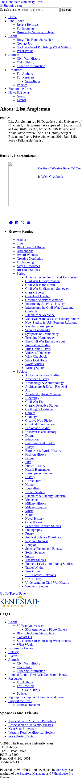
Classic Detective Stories (41, 405)
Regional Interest (36, 541)
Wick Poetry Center (21, 736)
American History (37, 379)
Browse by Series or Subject (35, 32)
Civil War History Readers (42, 281)
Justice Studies (35, 492)
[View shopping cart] (11, 5)
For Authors (25, 73)
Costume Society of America (44, 300)
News (21, 96)
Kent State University (22, 728)
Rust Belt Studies (28, 270)
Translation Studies (37, 345)
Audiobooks (25, 251)
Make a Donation (28, 705)
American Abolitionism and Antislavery (51, 277)
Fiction (29, 458)
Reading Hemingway (39, 326)
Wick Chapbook (52, 176)
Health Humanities (37, 469)
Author (21, 239)
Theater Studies (35, 560)
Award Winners (27, 254)
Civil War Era (34, 401)
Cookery (31, 417)
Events (21, 100)
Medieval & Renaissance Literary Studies (52, 319)
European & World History (43, 450)
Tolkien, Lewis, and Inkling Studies (49, 563)
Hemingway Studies (38, 473)
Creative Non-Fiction (39, 420)
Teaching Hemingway (40, 337)
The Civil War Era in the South (45, 341)
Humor (30, 484)
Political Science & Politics (43, 537)
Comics (30, 413)
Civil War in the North (40, 285)
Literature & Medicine (40, 315)
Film (28, 462)
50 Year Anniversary (30, 625)
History (30, 477)
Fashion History (35, 454)
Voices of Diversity (38, 352)
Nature (29, 514)
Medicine (31, 499)
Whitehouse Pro (62, 773)
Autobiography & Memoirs (43, 394)
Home (12, 17)
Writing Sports (34, 368)
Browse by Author (20, 648)
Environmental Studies (40, 443)
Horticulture (33, 481)
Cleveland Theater (37, 296)
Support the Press (20, 88)
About (12, 36)
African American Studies (42, 375)
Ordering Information (31, 66)
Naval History (34, 518)
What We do (25, 51)
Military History (35, 503)
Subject (22, 371)
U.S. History (33, 579)
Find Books (16, 21)
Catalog (13, 652)
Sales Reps (32, 81)
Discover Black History (41, 432)
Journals (13, 55)
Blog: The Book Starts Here (35, 39)
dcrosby (61, 769)
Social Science (35, 552)
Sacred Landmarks (37, 330)
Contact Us (24, 43)
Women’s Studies (36, 586)
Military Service (35, 507)
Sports (29, 556)
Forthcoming (25, 28)
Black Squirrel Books (31, 247)
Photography (33, 530)
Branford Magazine (32, 773)
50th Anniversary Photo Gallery (46, 629)
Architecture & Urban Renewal (46, 386)
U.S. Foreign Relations (40, 575)
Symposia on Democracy (42, 334)
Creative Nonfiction (30, 258)
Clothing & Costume (39, 409)
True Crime (32, 571)
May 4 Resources (28, 266)
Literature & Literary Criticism (45, 496)
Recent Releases (27, 24)
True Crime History (38, 349)
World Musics (34, 364)
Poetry (29, 533)
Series (21, 273)
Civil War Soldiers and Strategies (47, 288)
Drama (29, 435)
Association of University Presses (30, 725)
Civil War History (28, 58)
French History (35, 465)
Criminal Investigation (40, 424)
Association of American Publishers (32, 721)
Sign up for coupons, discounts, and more (35, 697)
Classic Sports (34, 292)
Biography (32, 398)
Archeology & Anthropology (44, 383)
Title (20, 243)
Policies (22, 85)
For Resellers (25, 77)
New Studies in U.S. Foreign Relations (51, 322)
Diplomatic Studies (37, 428)
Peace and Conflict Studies (43, 526)
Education (32, 439)
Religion (31, 545)
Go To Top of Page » (14, 593)
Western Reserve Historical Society (31, 732)
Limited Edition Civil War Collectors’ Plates (37, 674)
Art (27, 390)
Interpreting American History (45, 303)
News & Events (18, 92)
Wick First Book (36, 360)
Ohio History (25, 62)
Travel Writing (34, 567)
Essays (29, 447)
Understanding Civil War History (47, 582)
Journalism (32, 488)
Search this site (10, 9)
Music (29, 511)
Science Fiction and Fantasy (43, 548)
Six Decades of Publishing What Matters (44, 47)
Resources (15, 70)
